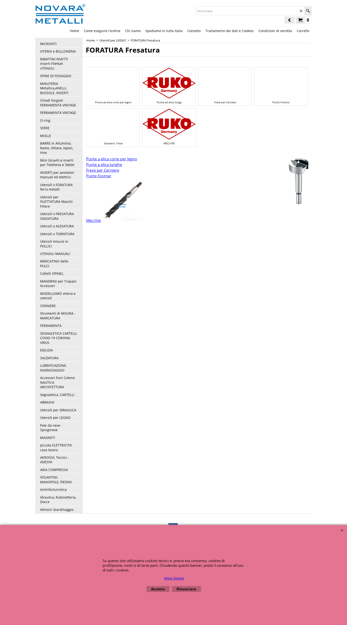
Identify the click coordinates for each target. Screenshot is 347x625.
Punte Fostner (98, 176)
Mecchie (93, 220)
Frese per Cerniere (102, 170)
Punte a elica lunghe (104, 164)
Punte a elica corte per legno (111, 159)
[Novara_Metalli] (60, 14)
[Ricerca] (308, 11)
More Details (174, 578)
